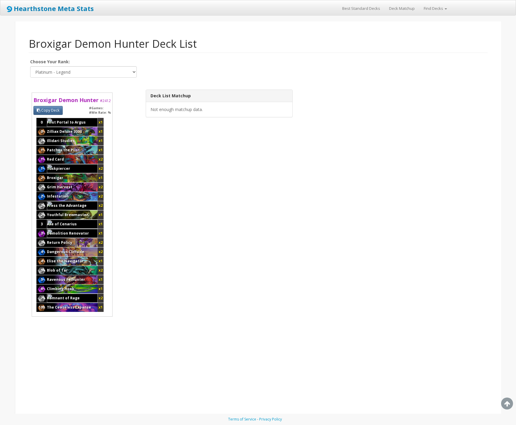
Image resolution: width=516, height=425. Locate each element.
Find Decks (434, 8)
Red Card (55, 159)
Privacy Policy (270, 419)
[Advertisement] (336, 179)
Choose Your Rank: (50, 61)
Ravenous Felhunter (66, 279)
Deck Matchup (402, 8)
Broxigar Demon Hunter (72, 100)
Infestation (58, 196)
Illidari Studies (61, 140)
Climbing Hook (60, 288)
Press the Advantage (67, 205)
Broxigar (55, 177)
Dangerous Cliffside (65, 251)
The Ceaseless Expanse (69, 307)
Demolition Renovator (68, 233)
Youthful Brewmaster (67, 214)
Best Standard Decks (361, 8)
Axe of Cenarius (62, 224)
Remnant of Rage (63, 298)
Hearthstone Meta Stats (54, 8)
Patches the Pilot (63, 150)
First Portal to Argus (66, 122)
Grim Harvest (59, 187)
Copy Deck (49, 110)
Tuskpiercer (58, 168)
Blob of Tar (57, 270)
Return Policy (59, 242)
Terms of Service (242, 419)
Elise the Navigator (65, 261)
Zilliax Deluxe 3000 (64, 131)
